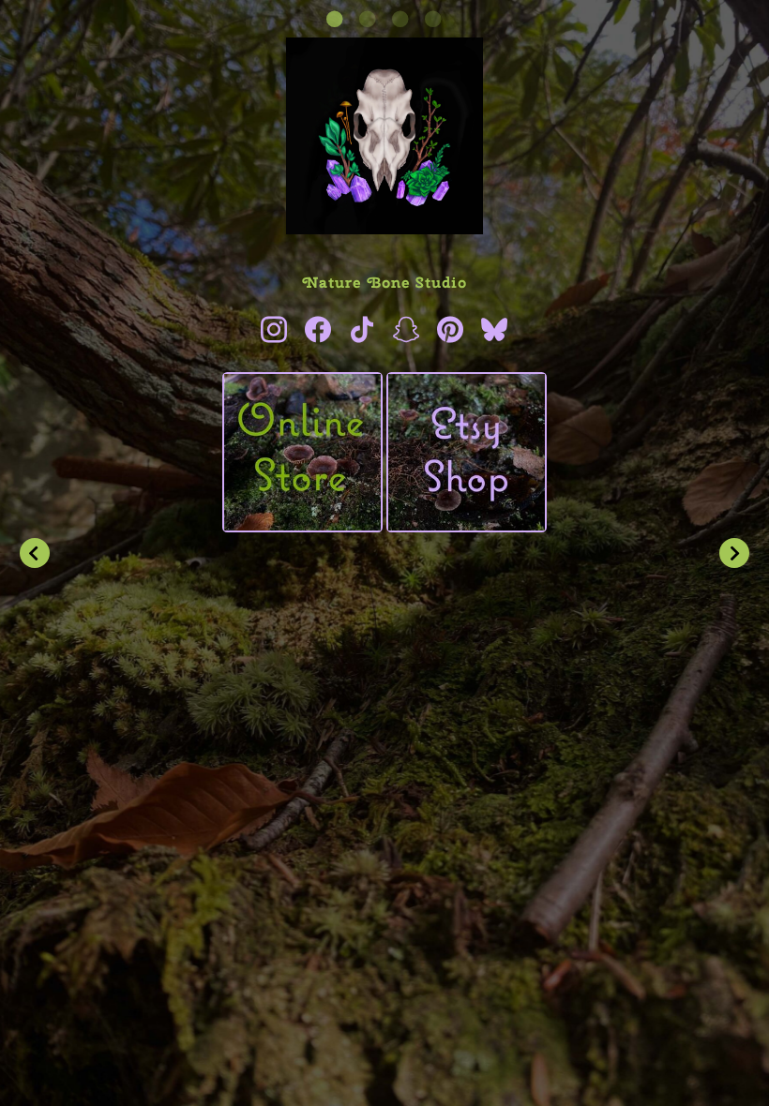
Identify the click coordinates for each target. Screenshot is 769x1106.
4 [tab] (433, 18)
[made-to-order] (466, 452)
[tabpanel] (385, 289)
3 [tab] (400, 18)
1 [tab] (335, 18)
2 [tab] (368, 18)
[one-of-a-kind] (302, 452)
